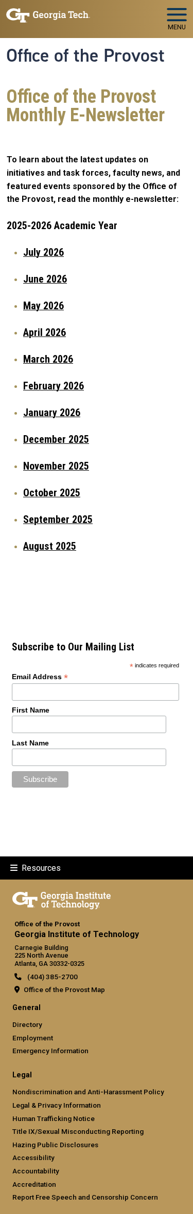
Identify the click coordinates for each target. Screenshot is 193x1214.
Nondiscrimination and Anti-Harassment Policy (88, 1092)
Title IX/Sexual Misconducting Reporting (78, 1131)
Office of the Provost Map (64, 989)
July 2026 (43, 252)
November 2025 (56, 466)
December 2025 (56, 439)
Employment (32, 1038)
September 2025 (58, 519)
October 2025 (51, 493)
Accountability (35, 1171)
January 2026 (51, 412)
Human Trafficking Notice (53, 1118)
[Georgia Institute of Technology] (48, 15)
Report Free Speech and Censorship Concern (85, 1197)
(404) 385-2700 (52, 977)
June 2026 (45, 279)
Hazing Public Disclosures (55, 1145)
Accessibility (33, 1157)
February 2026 (53, 386)
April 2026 (44, 332)
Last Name (30, 743)
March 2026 (48, 359)
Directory (27, 1024)
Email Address (40, 677)
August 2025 (49, 546)
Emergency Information (50, 1051)
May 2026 (43, 306)
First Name (30, 710)
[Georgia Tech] (61, 898)
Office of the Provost (85, 55)
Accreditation (34, 1184)
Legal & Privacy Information (56, 1105)
